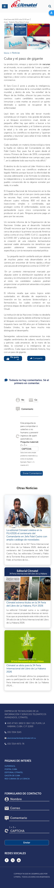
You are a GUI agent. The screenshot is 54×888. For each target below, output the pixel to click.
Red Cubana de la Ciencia (17, 779)
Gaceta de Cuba (12, 775)
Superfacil (10, 766)
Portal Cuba (11, 769)
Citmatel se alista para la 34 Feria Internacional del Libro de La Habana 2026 (26, 668)
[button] (5, 6)
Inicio (6, 53)
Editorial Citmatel (14, 772)
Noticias (16, 53)
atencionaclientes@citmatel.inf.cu (21, 738)
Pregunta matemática (29, 442)
